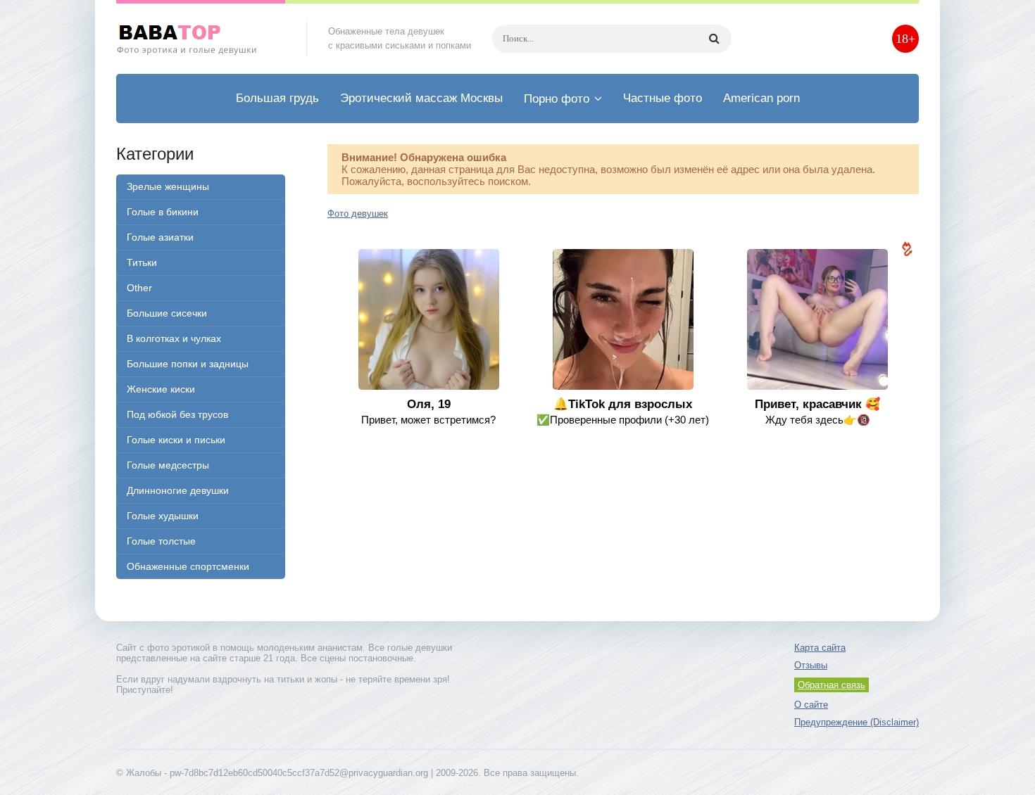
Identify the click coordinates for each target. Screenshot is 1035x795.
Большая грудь (277, 98)
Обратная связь (831, 685)
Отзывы (810, 665)
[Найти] (714, 39)
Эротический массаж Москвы (421, 98)
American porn (761, 98)
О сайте (811, 704)
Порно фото (556, 99)
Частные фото (662, 98)
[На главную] (200, 38)
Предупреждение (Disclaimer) (856, 722)
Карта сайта (820, 647)
